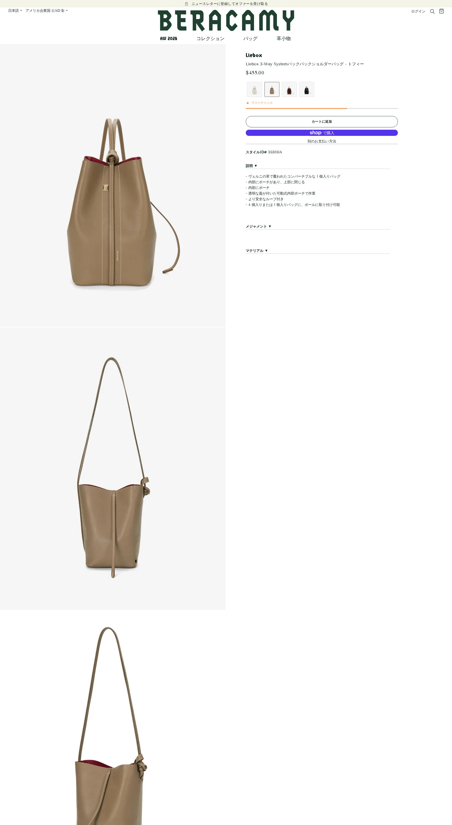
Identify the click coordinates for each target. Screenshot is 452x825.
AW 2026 (168, 38)
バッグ (250, 38)
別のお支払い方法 (321, 141)
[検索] (432, 11)
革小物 (284, 38)
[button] (254, 89)
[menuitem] (170, 38)
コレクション (210, 38)
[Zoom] (215, 54)
